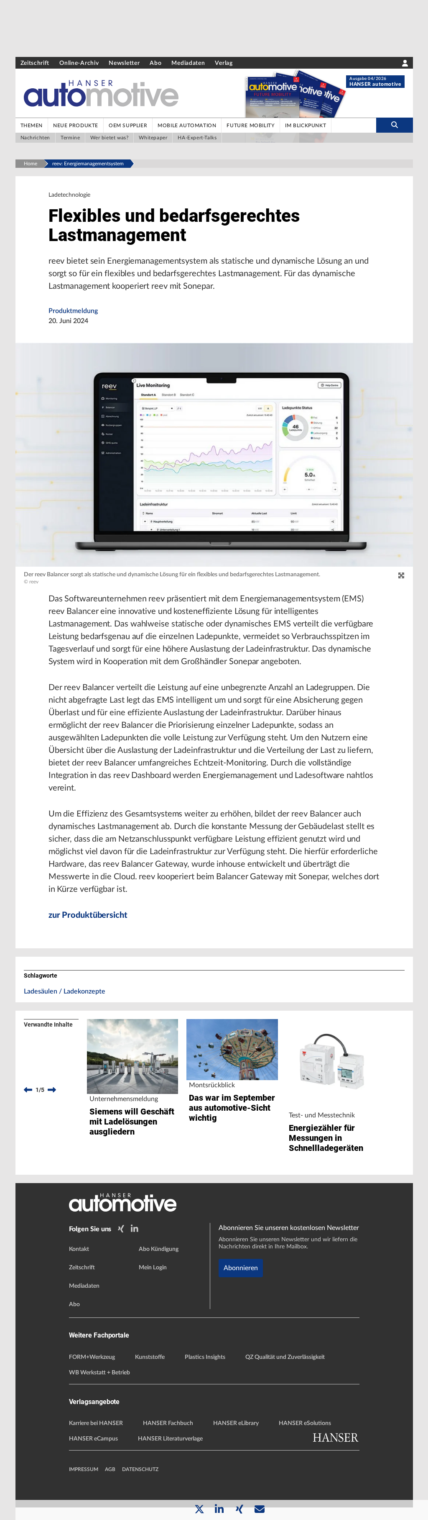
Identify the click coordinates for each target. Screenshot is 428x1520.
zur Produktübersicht (87, 915)
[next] (52, 1090)
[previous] (28, 1090)
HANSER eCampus (93, 1439)
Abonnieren (241, 1268)
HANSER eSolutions (305, 1423)
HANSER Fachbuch (168, 1423)
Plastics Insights (205, 1357)
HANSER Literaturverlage (170, 1439)
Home (30, 163)
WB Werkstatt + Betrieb (99, 1373)
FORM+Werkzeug (92, 1357)
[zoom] (401, 576)
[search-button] (394, 125)
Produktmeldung (73, 311)
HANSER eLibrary (236, 1423)
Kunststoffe (150, 1357)
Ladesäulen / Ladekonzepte (64, 991)
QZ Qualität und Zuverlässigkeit (285, 1357)
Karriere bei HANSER (96, 1423)
